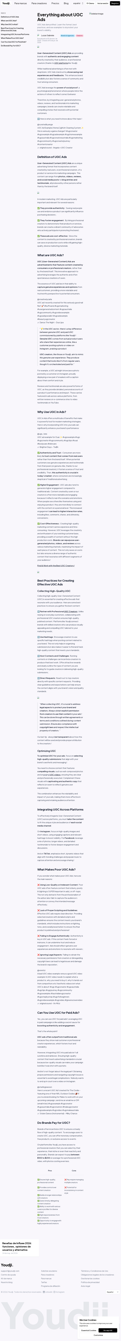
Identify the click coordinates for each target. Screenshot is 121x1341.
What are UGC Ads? (9, 20)
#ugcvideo (60, 1000)
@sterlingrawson (44, 1087)
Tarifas (44, 1282)
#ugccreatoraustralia (59, 137)
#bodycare (42, 443)
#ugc (77, 437)
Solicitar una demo (49, 1271)
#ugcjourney (51, 990)
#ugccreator (71, 131)
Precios (55, 3)
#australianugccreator (61, 993)
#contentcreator (45, 144)
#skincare (52, 443)
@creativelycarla (44, 299)
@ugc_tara (42, 434)
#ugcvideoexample (60, 312)
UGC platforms (61, 63)
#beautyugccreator (46, 319)
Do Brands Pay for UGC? (11, 46)
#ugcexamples (44, 993)
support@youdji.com (10, 1271)
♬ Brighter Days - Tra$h (47, 447)
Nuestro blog (6, 1282)
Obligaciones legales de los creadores (97, 1274)
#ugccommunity (44, 141)
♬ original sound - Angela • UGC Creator (54, 147)
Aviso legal (85, 1286)
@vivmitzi (41, 970)
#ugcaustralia (43, 137)
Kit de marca (6, 1278)
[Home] (6, 3)
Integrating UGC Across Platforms (15, 34)
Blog (66, 3)
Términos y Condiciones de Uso (94, 1271)
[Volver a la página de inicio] (7, 1265)
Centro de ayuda (8, 1274)
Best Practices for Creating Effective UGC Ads (12, 29)
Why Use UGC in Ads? (9, 24)
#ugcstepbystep (45, 997)
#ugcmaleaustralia (70, 1110)
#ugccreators (56, 1107)
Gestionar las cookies (90, 1278)
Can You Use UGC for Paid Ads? (13, 42)
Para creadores (39, 3)
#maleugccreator (70, 1107)
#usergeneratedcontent (48, 309)
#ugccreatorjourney (61, 141)
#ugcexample (43, 134)
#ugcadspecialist (45, 316)
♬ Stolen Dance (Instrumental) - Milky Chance (57, 1113)
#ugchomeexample (73, 134)
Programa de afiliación (50, 1286)
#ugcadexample (57, 134)
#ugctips (68, 440)
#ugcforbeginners (61, 997)
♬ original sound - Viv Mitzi (48, 1003)
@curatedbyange (45, 124)
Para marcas (20, 3)
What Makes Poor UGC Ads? (12, 38)
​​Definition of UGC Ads (10, 17)
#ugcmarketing (75, 137)
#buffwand (49, 306)
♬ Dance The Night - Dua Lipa (50, 322)
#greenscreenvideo (73, 1000)
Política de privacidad (90, 1282)
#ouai (75, 440)
